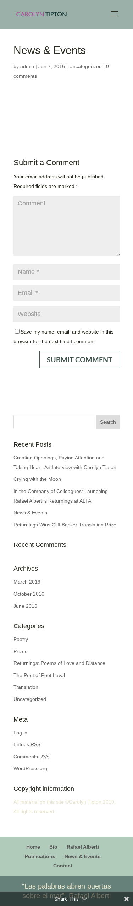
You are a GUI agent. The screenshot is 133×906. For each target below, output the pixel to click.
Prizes (20, 651)
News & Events (30, 512)
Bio (53, 847)
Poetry (20, 639)
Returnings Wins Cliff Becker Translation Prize (64, 525)
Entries (26, 744)
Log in (20, 733)
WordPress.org (30, 768)
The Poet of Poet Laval (39, 675)
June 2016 (25, 606)
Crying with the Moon (37, 479)
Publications (40, 856)
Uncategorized (85, 66)
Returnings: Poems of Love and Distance (59, 663)
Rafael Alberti (83, 847)
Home (33, 847)
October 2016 (28, 594)
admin (27, 66)
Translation (25, 687)
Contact (62, 866)
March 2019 (26, 582)
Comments (31, 756)
